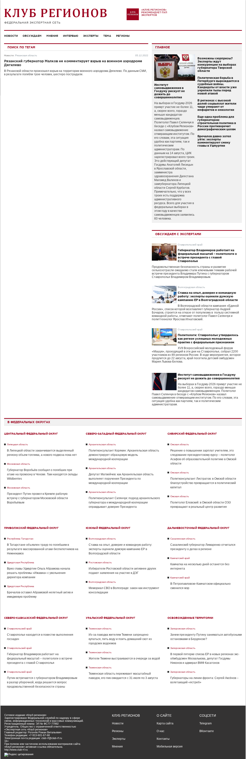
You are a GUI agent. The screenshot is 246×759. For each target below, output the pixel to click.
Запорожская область (182, 628)
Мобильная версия (170, 746)
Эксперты (90, 35)
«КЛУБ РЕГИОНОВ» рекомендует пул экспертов (154, 12)
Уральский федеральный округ (110, 617)
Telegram (205, 723)
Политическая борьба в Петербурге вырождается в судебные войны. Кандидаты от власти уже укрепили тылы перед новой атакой (218, 85)
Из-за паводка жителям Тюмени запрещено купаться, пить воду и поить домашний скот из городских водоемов (120, 639)
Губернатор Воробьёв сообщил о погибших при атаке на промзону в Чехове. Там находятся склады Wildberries (42, 474)
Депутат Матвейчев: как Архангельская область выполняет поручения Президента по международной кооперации (121, 479)
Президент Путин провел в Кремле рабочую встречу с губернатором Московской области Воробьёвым (37, 498)
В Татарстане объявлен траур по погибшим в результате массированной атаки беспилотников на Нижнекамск (42, 549)
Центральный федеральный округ (31, 433)
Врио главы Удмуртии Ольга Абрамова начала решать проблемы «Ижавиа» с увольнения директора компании (38, 573)
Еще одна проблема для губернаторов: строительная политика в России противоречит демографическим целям (216, 123)
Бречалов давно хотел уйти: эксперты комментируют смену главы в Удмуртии (214, 141)
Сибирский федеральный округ (192, 433)
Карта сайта (165, 723)
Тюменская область (100, 628)
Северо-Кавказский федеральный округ (36, 617)
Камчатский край (180, 558)
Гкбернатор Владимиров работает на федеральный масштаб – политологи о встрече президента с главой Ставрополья (39, 658)
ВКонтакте (206, 731)
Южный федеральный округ (108, 528)
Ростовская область (100, 562)
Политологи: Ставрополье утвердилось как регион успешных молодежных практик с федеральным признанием (208, 338)
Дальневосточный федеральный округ (198, 528)
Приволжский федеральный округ (31, 528)
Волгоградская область (191, 287)
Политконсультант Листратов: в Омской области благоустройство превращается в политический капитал (203, 483)
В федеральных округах (28, 422)
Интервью (70, 35)
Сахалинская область (182, 538)
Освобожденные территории (190, 617)
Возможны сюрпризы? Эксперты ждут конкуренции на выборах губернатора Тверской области (216, 64)
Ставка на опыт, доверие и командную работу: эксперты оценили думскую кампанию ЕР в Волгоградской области (208, 296)
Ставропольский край (190, 244)
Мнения (52, 35)
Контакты (163, 738)
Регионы (123, 35)
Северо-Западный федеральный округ (116, 433)
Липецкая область (17, 444)
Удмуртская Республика (20, 562)
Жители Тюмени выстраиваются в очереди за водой (124, 658)
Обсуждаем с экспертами (178, 234)
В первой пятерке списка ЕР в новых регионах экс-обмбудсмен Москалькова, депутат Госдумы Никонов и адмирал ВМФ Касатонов (204, 658)
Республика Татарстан (20, 538)
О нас (160, 731)
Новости (11, 35)
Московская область (18, 464)
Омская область (179, 444)
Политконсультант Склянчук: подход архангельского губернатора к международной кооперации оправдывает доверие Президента (124, 502)
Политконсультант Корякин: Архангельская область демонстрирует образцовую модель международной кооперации (124, 455)
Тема (107, 35)
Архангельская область (102, 444)
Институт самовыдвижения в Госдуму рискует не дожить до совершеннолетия (169, 91)
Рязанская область (26, 55)
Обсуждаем (32, 35)
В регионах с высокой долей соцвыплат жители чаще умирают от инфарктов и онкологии (216, 105)
